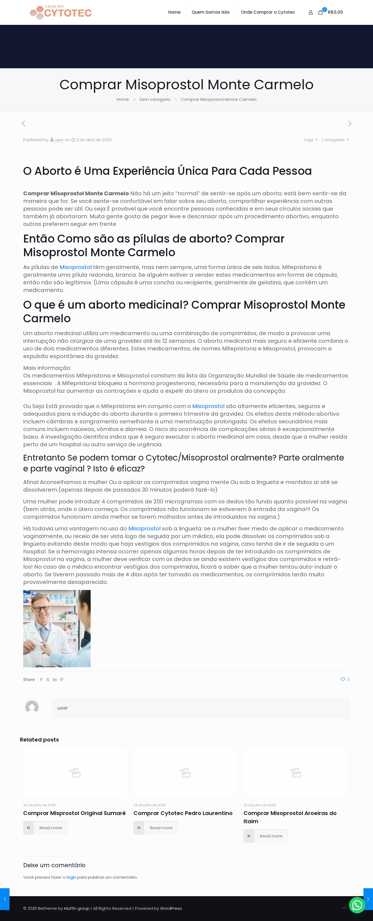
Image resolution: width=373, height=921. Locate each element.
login (71, 877)
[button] (357, 905)
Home (123, 99)
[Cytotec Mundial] (61, 12)
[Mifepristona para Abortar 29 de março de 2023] (5, 899)
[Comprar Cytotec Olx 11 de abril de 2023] (368, 899)
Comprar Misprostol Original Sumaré (74, 813)
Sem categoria (155, 99)
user (59, 140)
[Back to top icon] (344, 908)
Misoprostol (76, 267)
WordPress (171, 908)
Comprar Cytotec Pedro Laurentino (183, 813)
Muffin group (77, 908)
